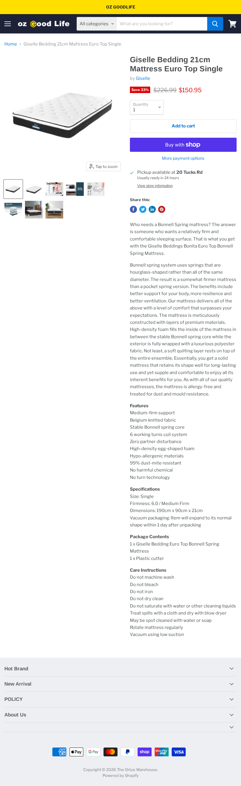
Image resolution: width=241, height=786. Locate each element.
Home (10, 44)
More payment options (183, 158)
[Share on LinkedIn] (152, 209)
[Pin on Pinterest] (161, 209)
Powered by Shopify (121, 775)
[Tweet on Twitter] (142, 209)
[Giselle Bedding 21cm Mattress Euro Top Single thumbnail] (13, 189)
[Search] (215, 24)
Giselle (143, 78)
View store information (155, 186)
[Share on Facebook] (133, 209)
